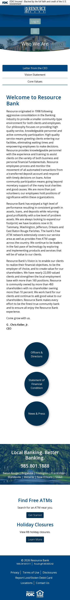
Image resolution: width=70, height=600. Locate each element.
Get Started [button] (35, 515)
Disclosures (50, 572)
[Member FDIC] (30, 593)
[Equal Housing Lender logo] (40, 593)
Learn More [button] (35, 539)
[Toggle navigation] (35, 31)
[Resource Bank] (35, 10)
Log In (35, 21)
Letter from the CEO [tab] (35, 68)
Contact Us (42, 583)
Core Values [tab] (35, 81)
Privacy (15, 572)
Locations (27, 583)
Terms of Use (31, 572)
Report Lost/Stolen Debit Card (33, 578)
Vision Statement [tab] (35, 74)
